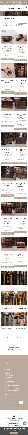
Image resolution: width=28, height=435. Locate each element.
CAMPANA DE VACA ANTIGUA (21, 47)
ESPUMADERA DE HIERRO (7, 80)
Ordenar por (3, 22)
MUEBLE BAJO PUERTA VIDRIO (21, 219)
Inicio (2, 18)
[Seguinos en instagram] (6, 395)
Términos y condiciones (17, 364)
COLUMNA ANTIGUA (7, 288)
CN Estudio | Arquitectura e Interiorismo (9, 375)
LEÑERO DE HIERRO (7, 46)
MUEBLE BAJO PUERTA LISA (21, 115)
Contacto (16, 369)
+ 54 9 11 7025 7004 (10, 382)
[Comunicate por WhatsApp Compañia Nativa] (24, 423)
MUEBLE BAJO (21, 254)
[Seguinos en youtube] (13, 395)
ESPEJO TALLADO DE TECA (21, 81)
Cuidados (7, 369)
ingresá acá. (16, 423)
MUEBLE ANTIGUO (7, 114)
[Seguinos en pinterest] (6, 398)
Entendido (14, 433)
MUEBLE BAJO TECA (7, 183)
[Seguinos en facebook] (10, 395)
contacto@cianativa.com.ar (12, 385)
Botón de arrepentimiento (14, 425)
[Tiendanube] (14, 417)
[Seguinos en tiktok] (17, 395)
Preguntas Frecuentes (8, 364)
